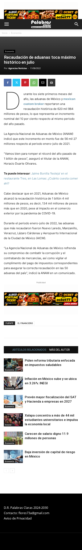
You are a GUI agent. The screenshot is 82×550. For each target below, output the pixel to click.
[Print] (51, 82)
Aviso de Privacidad (18, 518)
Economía (16, 33)
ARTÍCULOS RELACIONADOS (29, 349)
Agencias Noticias (17, 68)
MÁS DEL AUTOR (59, 349)
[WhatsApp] (34, 82)
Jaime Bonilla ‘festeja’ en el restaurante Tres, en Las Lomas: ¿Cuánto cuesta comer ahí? (41, 178)
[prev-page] (6, 470)
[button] (6, 24)
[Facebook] (7, 82)
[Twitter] (16, 82)
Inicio (4, 33)
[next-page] (12, 470)
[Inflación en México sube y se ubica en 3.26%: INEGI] (13, 383)
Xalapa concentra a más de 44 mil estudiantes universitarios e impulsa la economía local (51, 419)
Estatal (8, 424)
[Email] (43, 82)
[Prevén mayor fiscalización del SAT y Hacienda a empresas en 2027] (13, 401)
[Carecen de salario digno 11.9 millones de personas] (13, 438)
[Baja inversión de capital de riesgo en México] (13, 456)
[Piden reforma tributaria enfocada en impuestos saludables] (13, 364)
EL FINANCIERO (25, 323)
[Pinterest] (25, 82)
